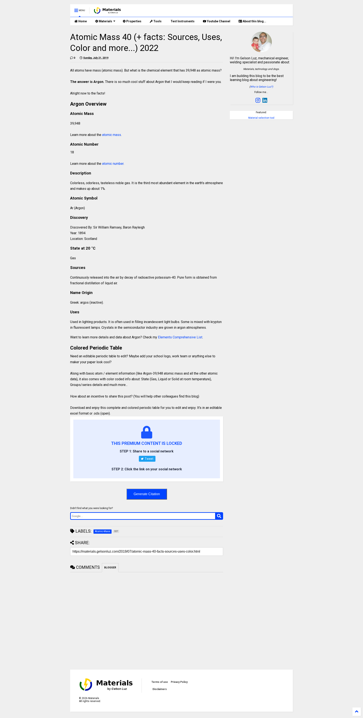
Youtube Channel (218, 21)
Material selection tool (261, 117)
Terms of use (159, 682)
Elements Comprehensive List (180, 337)
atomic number (113, 164)
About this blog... (254, 21)
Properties (133, 21)
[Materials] (107, 12)
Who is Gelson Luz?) (261, 86)
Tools (157, 21)
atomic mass (111, 135)
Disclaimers (160, 689)
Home (82, 21)
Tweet (148, 458)
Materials (105, 21)
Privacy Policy (179, 682)
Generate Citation (147, 494)
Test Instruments (182, 21)
